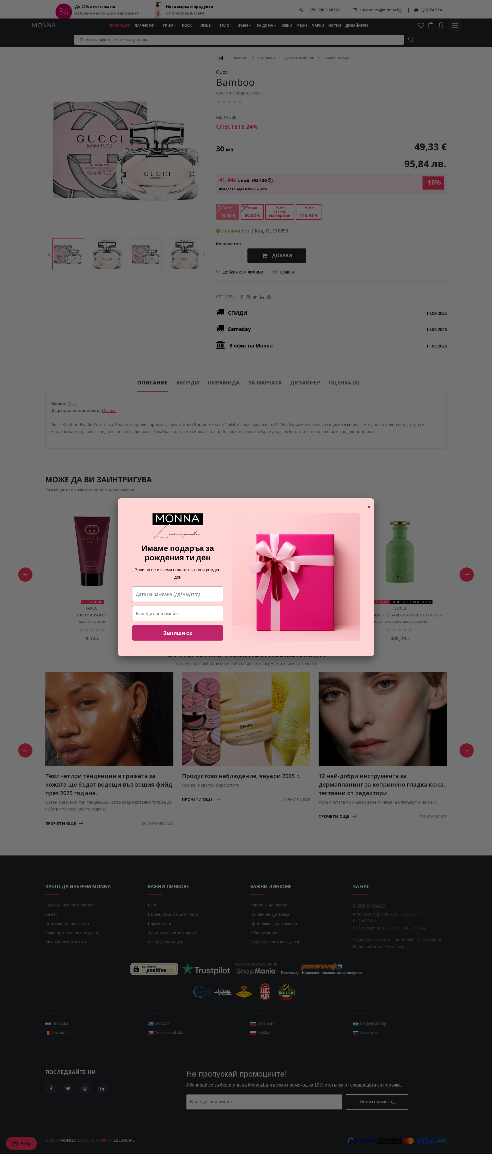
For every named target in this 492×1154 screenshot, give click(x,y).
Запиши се (177, 633)
